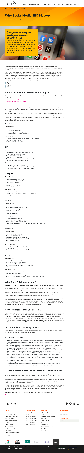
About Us (56, 4)
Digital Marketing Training (10, 414)
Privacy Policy (68, 423)
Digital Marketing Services (34, 4)
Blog (9, 8)
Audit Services (44, 418)
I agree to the (66, 423)
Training (23, 4)
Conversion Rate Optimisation (47, 426)
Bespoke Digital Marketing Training (11, 416)
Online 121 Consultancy (30, 424)
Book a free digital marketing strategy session (16, 394)
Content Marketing (45, 420)
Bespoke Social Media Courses (11, 420)
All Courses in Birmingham (31, 418)
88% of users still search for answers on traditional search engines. (22, 99)
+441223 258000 (63, 412)
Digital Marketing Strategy (46, 412)
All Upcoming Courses (30, 412)
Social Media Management (46, 428)
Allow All (73, 449)
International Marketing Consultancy (48, 416)
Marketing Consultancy (45, 414)
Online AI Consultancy (9, 426)
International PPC (44, 424)
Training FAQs (7, 435)
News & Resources (66, 4)
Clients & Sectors (47, 4)
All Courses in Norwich (30, 422)
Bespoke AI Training (9, 424)
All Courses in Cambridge (31, 416)
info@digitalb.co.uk (64, 414)
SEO (42, 422)
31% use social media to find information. (16, 101)
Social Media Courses (9, 418)
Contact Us (76, 4)
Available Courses (8, 412)
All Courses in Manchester (31, 420)
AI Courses (7, 422)
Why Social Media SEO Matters (18, 8)
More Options (61, 449)
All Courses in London (30, 414)
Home (6, 8)
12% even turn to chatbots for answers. (15, 103)
